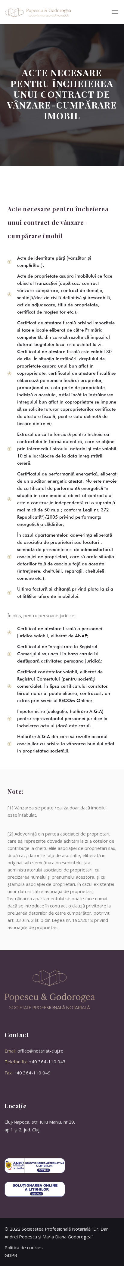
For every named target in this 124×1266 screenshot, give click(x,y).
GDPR (11, 1255)
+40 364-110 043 (47, 1062)
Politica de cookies (24, 1247)
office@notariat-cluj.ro (40, 1051)
